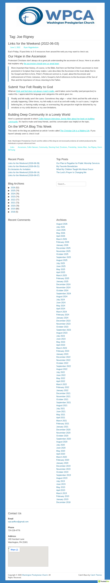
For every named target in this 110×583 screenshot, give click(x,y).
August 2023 (61, 333)
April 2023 (60, 345)
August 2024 (61, 296)
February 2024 (62, 314)
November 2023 (63, 324)
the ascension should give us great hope (41, 63)
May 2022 (60, 378)
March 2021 (61, 420)
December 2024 (63, 284)
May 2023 (60, 342)
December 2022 (63, 357)
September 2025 (63, 257)
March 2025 (61, 275)
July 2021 (60, 408)
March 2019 (61, 493)
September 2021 (63, 402)
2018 (13, 212)
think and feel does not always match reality (35, 91)
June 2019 (60, 484)
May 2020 (60, 451)
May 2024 (60, 305)
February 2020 (62, 460)
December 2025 (63, 248)
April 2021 (60, 417)
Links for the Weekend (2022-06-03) (33, 43)
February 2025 (62, 278)
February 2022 (62, 387)
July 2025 (60, 263)
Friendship (72, 147)
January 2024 (62, 318)
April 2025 (60, 272)
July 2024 (60, 299)
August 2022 (61, 369)
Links (12, 147)
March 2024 (61, 312)
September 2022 (63, 366)
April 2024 (60, 308)
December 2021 (63, 393)
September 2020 (63, 439)
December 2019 (63, 466)
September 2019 (63, 475)
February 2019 (62, 496)
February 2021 (62, 423)
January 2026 (62, 245)
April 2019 (60, 490)
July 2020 (60, 445)
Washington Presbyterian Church (35, 575)
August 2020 (61, 442)
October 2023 (62, 327)
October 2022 (62, 363)
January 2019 (62, 499)
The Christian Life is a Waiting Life (74, 131)
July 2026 (60, 227)
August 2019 (61, 478)
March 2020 (61, 457)
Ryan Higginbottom (31, 47)
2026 (13, 187)
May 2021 (60, 414)
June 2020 (60, 448)
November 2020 (63, 433)
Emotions (63, 147)
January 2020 (62, 463)
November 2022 (63, 360)
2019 (13, 209)
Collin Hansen (32, 147)
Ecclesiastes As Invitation (19, 169)
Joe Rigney (92, 147)
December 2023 (63, 321)
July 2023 (60, 336)
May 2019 (60, 487)
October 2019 (62, 472)
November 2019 (63, 469)
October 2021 (62, 399)
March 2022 (61, 384)
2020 (13, 206)
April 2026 (60, 236)
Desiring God (54, 147)
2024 (13, 193)
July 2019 (60, 481)
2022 (13, 200)
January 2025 (62, 281)
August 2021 (61, 405)
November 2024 (63, 287)
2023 (13, 196)
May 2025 (60, 269)
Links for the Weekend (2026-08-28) (23, 163)
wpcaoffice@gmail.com (18, 521)
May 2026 (60, 233)
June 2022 (60, 375)
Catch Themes (96, 575)
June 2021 (60, 411)
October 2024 (62, 290)
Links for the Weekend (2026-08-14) (23, 172)
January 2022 (62, 390)
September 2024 (63, 293)
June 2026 (60, 230)
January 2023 (62, 354)
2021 (13, 202)
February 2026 (62, 242)
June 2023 (60, 339)
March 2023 (61, 348)
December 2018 (63, 502)
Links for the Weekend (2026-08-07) (23, 175)
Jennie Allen (82, 147)
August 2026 (61, 224)
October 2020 (62, 436)
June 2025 (60, 266)
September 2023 (63, 330)
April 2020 (60, 454)
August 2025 (61, 260)
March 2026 (61, 239)
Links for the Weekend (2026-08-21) (23, 166)
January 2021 (62, 427)
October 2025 (62, 254)
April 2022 (60, 381)
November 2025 (63, 251)
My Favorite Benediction (67, 166)
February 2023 (62, 351)
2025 (13, 190)
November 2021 (63, 396)
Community (43, 147)
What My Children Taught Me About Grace (74, 169)
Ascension (22, 147)
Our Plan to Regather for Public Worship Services (78, 163)
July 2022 (60, 372)
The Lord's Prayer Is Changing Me (71, 172)
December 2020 (63, 429)
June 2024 (60, 302)
